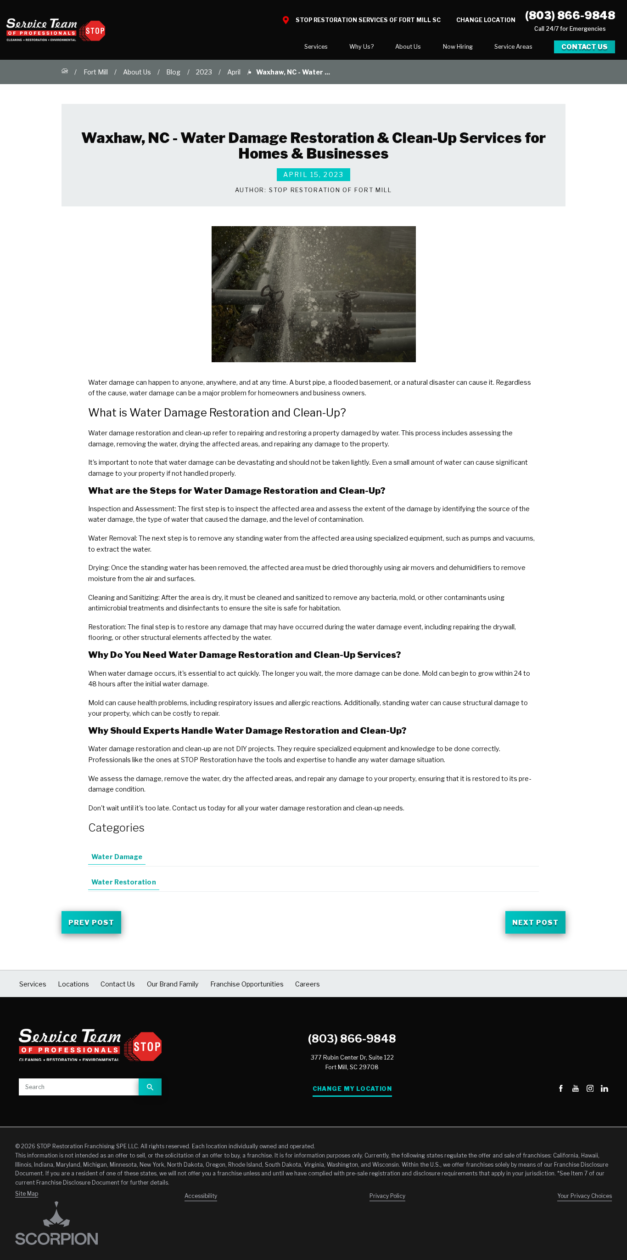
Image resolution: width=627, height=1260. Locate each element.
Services (316, 46)
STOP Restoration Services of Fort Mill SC (368, 20)
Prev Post (91, 922)
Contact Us (584, 47)
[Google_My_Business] (546, 1089)
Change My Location (352, 1088)
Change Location (485, 20)
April (234, 72)
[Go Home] (65, 72)
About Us (408, 46)
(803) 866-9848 (570, 15)
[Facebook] (561, 1089)
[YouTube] (575, 1089)
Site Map (26, 1194)
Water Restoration (123, 882)
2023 (204, 72)
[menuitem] (316, 47)
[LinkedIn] (604, 1089)
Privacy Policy (387, 1196)
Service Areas (513, 46)
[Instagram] (590, 1089)
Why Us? (361, 46)
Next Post (535, 922)
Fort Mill (96, 72)
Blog (173, 72)
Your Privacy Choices (584, 1196)
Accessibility (201, 1196)
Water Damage (116, 857)
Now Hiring (458, 46)
